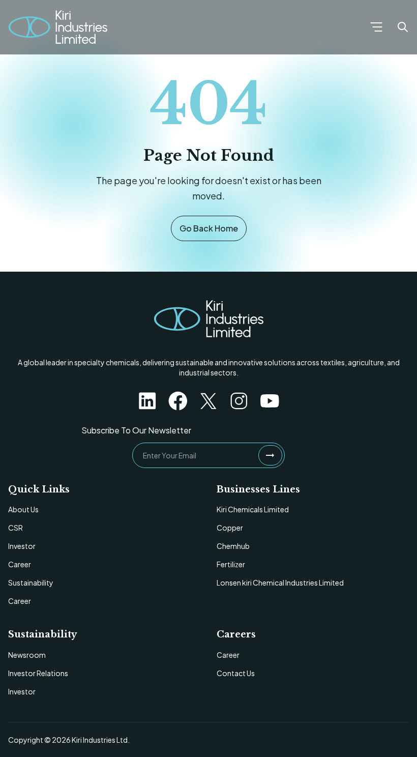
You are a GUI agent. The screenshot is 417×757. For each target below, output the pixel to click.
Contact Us (236, 673)
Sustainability (30, 582)
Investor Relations (38, 673)
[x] (208, 401)
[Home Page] (57, 27)
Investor (22, 545)
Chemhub (233, 545)
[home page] (208, 319)
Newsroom (27, 654)
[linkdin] (147, 401)
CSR (15, 527)
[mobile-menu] (376, 27)
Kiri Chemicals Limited (253, 509)
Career (19, 564)
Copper (230, 527)
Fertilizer (231, 564)
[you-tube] (269, 401)
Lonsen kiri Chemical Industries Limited (280, 582)
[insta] (239, 401)
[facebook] (178, 401)
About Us (23, 509)
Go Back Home (209, 228)
